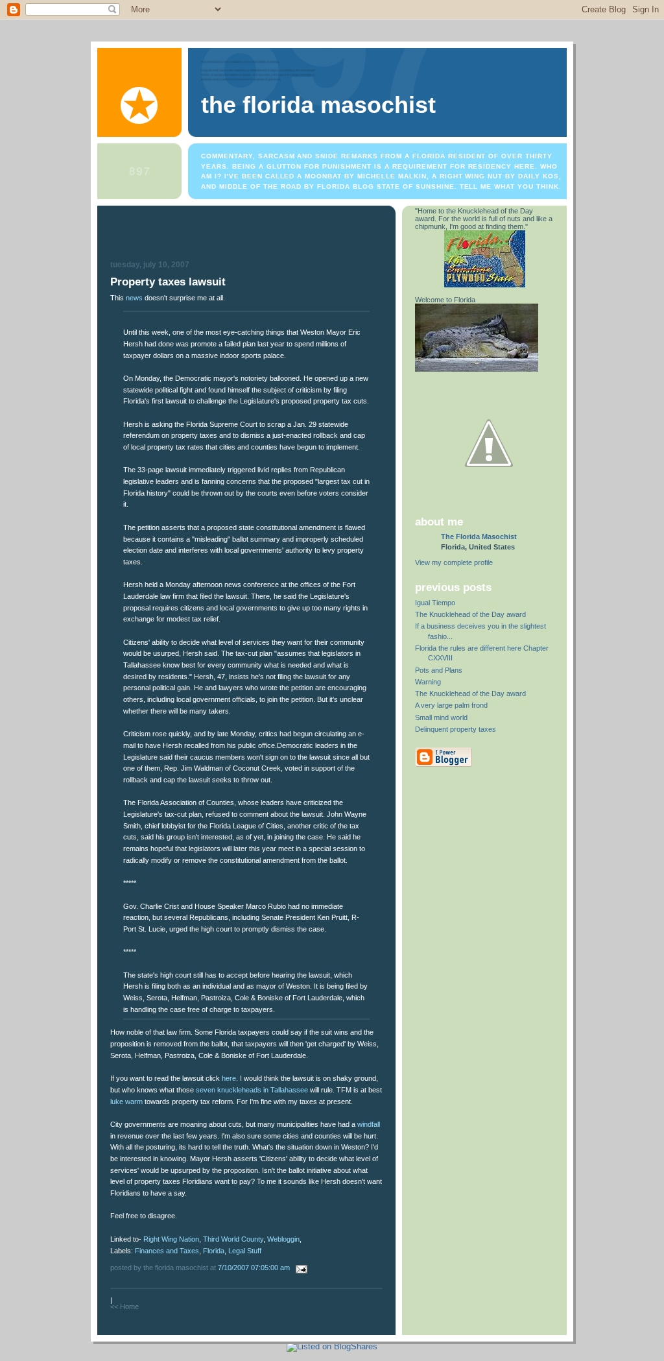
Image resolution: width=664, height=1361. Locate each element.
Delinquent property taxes (455, 729)
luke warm (126, 1101)
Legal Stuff (244, 1251)
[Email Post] (299, 1267)
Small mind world (441, 717)
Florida (213, 1251)
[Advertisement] (246, 234)
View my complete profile (454, 562)
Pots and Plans (438, 670)
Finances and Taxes (167, 1251)
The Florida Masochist (318, 105)
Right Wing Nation (171, 1239)
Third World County (233, 1239)
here (229, 1078)
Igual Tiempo (435, 603)
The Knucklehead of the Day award (470, 614)
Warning (428, 682)
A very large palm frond (451, 705)
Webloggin (283, 1239)
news (134, 298)
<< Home (124, 1306)
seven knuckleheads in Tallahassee (252, 1090)
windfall (368, 1124)
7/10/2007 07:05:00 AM (254, 1267)
